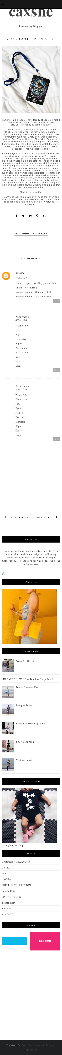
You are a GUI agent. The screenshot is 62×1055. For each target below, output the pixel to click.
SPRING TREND (11, 896)
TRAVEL (7, 908)
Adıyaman (21, 347)
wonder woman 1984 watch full (33, 292)
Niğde (19, 343)
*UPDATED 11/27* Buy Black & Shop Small (27, 679)
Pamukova (21, 399)
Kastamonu (22, 352)
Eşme (19, 408)
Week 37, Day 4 (25, 661)
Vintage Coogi (24, 760)
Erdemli (20, 417)
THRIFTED (8, 902)
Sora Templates (32, 1045)
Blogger (37, 26)
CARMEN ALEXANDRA (16, 861)
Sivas (19, 365)
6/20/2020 (21, 277)
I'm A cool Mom (25, 741)
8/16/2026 (21, 320)
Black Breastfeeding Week (31, 723)
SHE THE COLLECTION (16, 885)
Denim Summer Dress (28, 687)
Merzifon (21, 421)
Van (18, 361)
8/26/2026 (21, 389)
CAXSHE (31, 10)
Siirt (18, 356)
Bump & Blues (24, 705)
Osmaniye (21, 339)
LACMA (6, 879)
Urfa (18, 330)
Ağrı (18, 334)
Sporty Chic (8, 891)
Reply (56, 301)
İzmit (19, 403)
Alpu (18, 426)
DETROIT (7, 867)
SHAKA (20, 273)
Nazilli (19, 412)
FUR (4, 873)
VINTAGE (7, 914)
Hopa (18, 435)
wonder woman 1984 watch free (33, 296)
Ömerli (19, 430)
